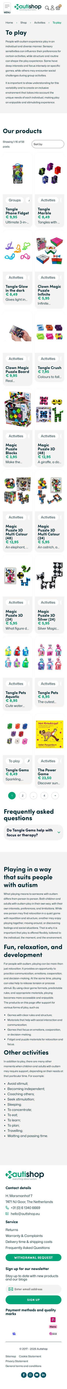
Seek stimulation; (21, 1099)
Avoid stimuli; (18, 1083)
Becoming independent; (26, 1088)
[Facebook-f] (24, 1375)
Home (9, 22)
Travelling (14, 1130)
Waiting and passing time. (28, 1135)
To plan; (14, 1125)
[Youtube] (37, 1375)
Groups (15, 200)
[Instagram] (30, 1375)
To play (14, 760)
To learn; (14, 1120)
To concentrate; (19, 1109)
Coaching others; (20, 1093)
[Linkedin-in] (43, 1375)
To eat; (12, 1114)
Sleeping (14, 1104)
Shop (23, 22)
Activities (39, 22)
